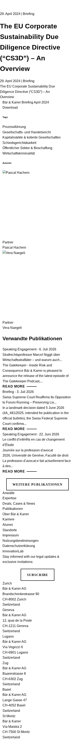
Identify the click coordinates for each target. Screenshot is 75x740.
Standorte (9, 530)
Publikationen (12, 508)
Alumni (7, 524)
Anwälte (8, 493)
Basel (6, 689)
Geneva (8, 610)
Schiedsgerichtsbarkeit (19, 143)
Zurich (7, 583)
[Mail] (66, 48)
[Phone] (66, 32)
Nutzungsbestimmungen (20, 540)
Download (10, 107)
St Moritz (8, 716)
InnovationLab (13, 551)
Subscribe (37, 575)
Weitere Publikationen (37, 484)
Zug (5, 663)
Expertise (9, 498)
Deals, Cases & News (18, 503)
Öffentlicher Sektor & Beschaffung (27, 148)
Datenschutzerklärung (18, 546)
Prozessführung (14, 127)
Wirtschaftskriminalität (18, 153)
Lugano (8, 636)
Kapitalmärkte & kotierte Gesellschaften (31, 137)
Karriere (8, 519)
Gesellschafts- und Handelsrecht (26, 132)
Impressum (10, 535)
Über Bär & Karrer (15, 514)
